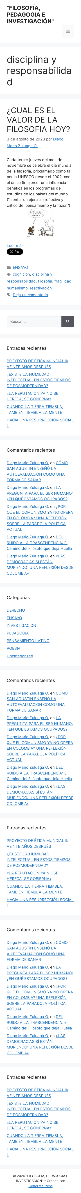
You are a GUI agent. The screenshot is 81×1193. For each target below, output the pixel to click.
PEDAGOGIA (18, 633)
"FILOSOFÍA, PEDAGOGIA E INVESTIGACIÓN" (30, 14)
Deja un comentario (30, 295)
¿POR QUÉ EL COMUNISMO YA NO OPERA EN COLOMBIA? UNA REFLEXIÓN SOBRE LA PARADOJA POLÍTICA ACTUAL (40, 518)
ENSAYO (20, 267)
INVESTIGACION (21, 625)
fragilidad (63, 281)
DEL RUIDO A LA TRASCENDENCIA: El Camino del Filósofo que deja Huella (39, 543)
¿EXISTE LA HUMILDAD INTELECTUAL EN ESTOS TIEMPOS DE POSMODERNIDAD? (39, 380)
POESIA (13, 648)
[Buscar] (67, 321)
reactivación (41, 288)
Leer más (15, 245)
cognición (21, 274)
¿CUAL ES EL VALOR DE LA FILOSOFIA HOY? (38, 120)
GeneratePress (41, 1186)
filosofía (45, 281)
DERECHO (16, 610)
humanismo (17, 288)
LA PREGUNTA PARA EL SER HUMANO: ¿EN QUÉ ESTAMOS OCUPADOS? (40, 493)
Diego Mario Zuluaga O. (28, 463)
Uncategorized (20, 656)
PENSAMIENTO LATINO (28, 641)
